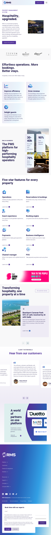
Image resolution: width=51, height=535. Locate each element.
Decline (15, 529)
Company (4, 483)
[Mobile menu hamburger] (46, 2)
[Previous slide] (24, 398)
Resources (4, 477)
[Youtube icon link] (6, 494)
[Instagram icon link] (10, 494)
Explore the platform (9, 42)
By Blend (30, 501)
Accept (8, 529)
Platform (4, 462)
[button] (6, 207)
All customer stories (42, 290)
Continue (42, 522)
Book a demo (39, 2)
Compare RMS (5, 486)
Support (4, 480)
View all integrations (14, 436)
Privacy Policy (23, 501)
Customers (4, 465)
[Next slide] (27, 398)
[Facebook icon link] (13, 494)
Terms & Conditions (14, 501)
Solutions (4, 471)
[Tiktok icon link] (16, 494)
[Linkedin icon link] (3, 494)
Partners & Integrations (7, 468)
